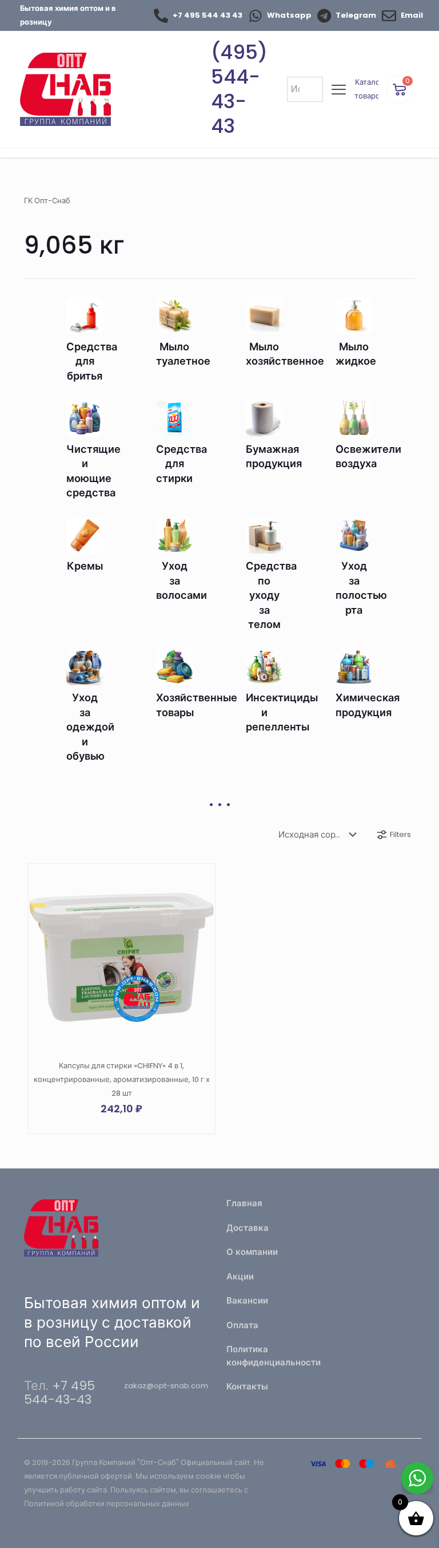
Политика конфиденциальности (270, 1355)
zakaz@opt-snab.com (166, 1385)
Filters (400, 834)
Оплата (242, 1325)
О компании (252, 1252)
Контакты (247, 1386)
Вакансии (247, 1300)
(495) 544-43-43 (239, 89)
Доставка (247, 1228)
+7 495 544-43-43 (59, 1392)
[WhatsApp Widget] (417, 1478)
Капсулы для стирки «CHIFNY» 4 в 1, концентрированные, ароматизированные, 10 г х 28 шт (122, 1079)
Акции (240, 1276)
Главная (244, 1203)
